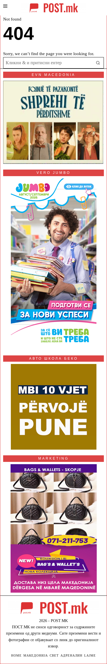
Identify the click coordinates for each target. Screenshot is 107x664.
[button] (98, 63)
